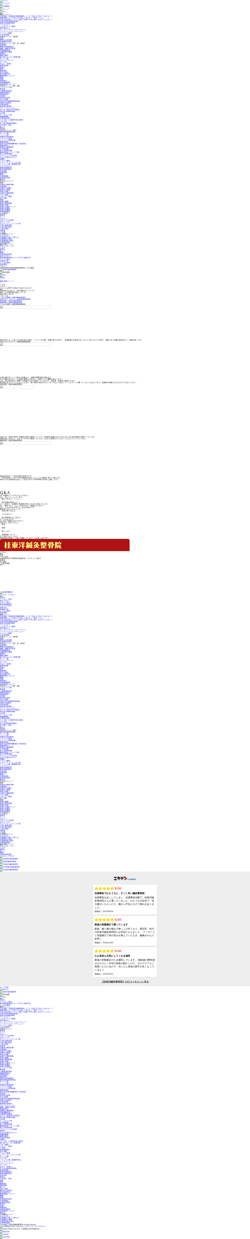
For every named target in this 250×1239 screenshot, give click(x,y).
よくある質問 (5, 263)
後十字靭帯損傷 (6, 150)
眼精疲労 (3, 70)
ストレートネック (7, 60)
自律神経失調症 (6, 42)
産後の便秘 (4, 205)
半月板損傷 (4, 149)
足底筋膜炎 (4, 176)
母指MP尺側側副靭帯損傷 (10, 101)
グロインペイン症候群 (8, 155)
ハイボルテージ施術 (7, 26)
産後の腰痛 (4, 201)
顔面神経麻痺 (5, 82)
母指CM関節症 (5, 103)
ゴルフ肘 (3, 121)
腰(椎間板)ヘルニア (7, 76)
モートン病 (4, 133)
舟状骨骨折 (4, 104)
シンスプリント (6, 166)
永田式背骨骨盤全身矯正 (9, 21)
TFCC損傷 (4, 99)
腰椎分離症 (4, 55)
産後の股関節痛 (6, 203)
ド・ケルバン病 (6, 115)
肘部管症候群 (5, 98)
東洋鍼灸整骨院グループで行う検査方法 (15, 258)
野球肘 (2, 128)
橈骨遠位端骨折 (6, 106)
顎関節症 (3, 81)
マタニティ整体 (6, 196)
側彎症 (3, 53)
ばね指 (2, 113)
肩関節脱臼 (4, 94)
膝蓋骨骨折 (4, 142)
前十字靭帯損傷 (6, 154)
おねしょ (3, 218)
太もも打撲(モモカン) (8, 157)
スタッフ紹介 (5, 259)
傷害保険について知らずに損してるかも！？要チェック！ (22, 18)
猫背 (1, 69)
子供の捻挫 (4, 229)
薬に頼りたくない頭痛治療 (10, 57)
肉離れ (2, 159)
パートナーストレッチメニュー (12, 31)
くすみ (2, 247)
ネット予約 (4, 987)
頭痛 (1, 79)
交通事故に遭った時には (9, 237)
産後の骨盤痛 (5, 210)
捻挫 (1, 38)
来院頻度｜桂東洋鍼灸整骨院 (11, 301)
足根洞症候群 (5, 178)
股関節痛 (3, 173)
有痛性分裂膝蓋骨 (7, 147)
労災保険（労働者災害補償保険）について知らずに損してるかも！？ (26, 16)
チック (2, 217)
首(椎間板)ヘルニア (7, 84)
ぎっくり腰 (4, 59)
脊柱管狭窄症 (5, 74)
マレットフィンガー (7, 108)
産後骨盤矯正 (5, 212)
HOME (2, 278)
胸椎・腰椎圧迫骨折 (7, 48)
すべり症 (3, 62)
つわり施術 (4, 195)
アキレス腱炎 (5, 161)
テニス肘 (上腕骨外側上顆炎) (11, 120)
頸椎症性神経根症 (7, 47)
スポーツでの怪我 (7, 220)
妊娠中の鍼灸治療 (7, 184)
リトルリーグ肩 (6, 87)
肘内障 (2, 96)
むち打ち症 (4, 235)
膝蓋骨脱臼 (4, 145)
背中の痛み (4, 72)
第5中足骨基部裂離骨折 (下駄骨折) (13, 144)
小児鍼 (2, 232)
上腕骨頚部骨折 (6, 91)
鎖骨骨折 (3, 45)
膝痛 (1, 174)
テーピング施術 (6, 33)
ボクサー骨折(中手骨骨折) (10, 110)
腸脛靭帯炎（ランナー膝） (10, 152)
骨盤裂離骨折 (5, 50)
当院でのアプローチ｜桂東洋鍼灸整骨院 (15, 299)
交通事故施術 (5, 242)
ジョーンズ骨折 (6, 138)
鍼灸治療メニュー (7, 281)
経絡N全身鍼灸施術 (7, 23)
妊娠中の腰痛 (5, 190)
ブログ (2, 266)
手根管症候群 (5, 118)
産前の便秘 (4, 191)
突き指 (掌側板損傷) (7, 111)
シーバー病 (4, 135)
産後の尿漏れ (5, 208)
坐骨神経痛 (4, 65)
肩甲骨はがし (5, 28)
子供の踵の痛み (6, 227)
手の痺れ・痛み (6, 125)
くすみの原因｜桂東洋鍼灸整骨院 (13, 297)
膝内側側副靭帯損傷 (7, 132)
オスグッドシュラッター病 (10, 162)
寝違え (2, 67)
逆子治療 (3, 198)
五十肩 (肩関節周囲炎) (8, 123)
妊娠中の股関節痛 (7, 193)
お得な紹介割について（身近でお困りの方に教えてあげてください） (26, 19)
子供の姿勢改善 (6, 225)
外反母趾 (3, 171)
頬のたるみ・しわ (7, 246)
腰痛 (1, 77)
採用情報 (3, 264)
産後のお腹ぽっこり (7, 207)
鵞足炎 (2, 179)
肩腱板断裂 (4, 116)
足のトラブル (5, 222)
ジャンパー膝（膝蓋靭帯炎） (11, 164)
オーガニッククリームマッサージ (13, 30)
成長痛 (2, 230)
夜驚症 (2, 215)
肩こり (2, 127)
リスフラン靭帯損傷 (7, 140)
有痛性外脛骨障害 (7, 137)
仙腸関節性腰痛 (6, 52)
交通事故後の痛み (7, 241)
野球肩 (2, 89)
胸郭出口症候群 (6, 40)
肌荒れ (2, 249)
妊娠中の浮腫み (6, 188)
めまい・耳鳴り (6, 64)
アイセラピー (5, 25)
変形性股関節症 (6, 167)
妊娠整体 (3, 186)
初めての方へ (5, 256)
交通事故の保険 (6, 239)
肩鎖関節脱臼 (5, 93)
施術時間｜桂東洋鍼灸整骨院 (11, 302)
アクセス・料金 (6, 599)
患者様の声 (4, 261)
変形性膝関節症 (6, 169)
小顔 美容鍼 (4, 35)
